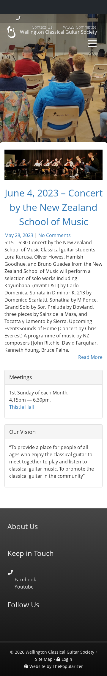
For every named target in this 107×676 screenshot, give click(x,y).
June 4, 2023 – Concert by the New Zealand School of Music (54, 207)
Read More (90, 357)
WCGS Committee (80, 27)
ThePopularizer (68, 666)
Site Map (44, 659)
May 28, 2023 (19, 235)
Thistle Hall (21, 407)
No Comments (54, 235)
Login (66, 659)
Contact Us (42, 27)
